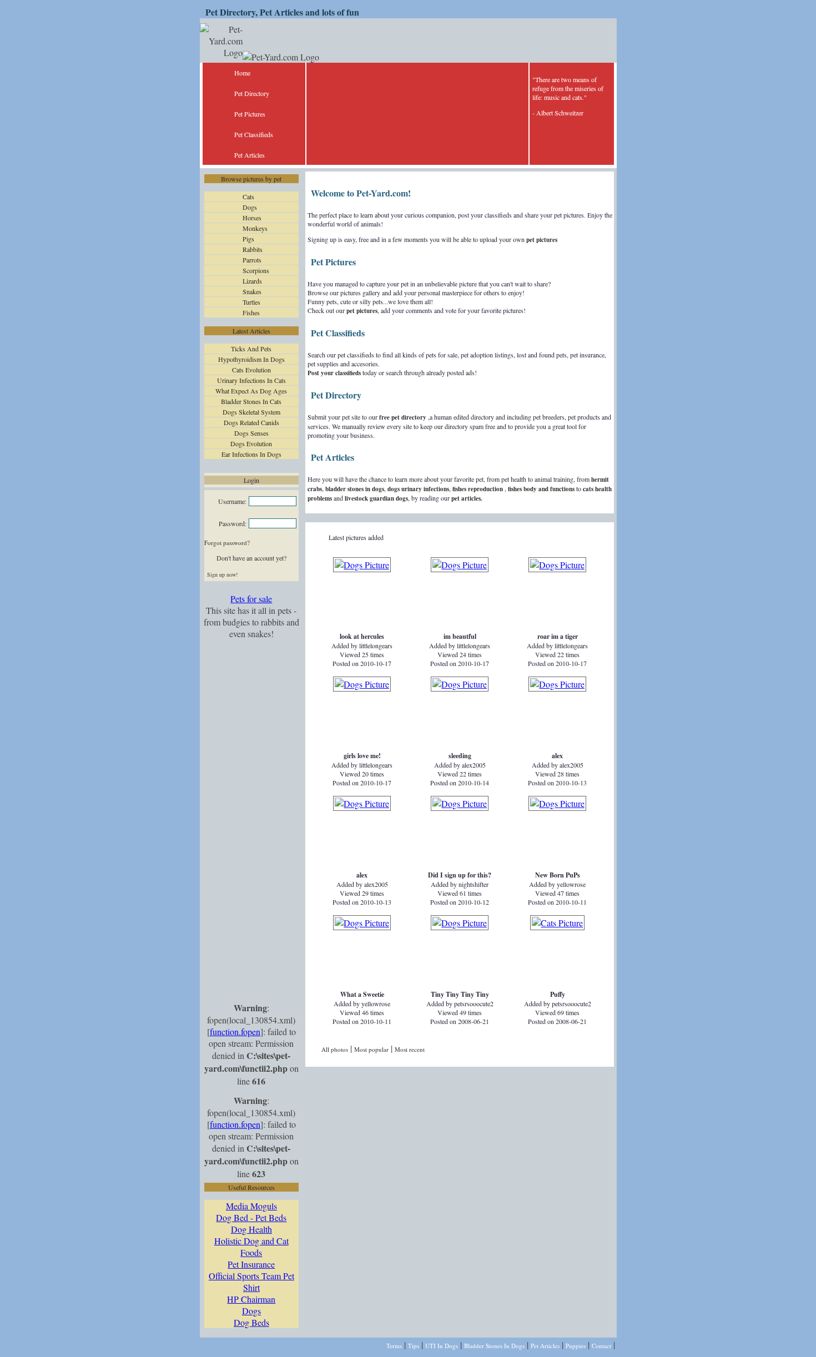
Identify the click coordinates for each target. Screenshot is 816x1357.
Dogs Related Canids (251, 422)
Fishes (251, 312)
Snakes (252, 291)
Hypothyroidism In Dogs (251, 359)
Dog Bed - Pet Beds (251, 1217)
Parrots (252, 259)
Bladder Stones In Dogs (494, 1345)
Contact (601, 1345)
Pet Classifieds (253, 134)
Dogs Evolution (251, 443)
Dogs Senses (251, 432)
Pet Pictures (249, 113)
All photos (334, 1049)
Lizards (252, 280)
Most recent (410, 1049)
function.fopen (235, 1031)
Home (242, 72)
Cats (248, 196)
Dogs (250, 207)
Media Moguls (251, 1206)
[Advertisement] (251, 821)
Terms (394, 1345)
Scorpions (256, 270)
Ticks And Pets (251, 348)
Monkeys (255, 228)
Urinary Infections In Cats (251, 380)
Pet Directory (251, 93)
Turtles (251, 301)
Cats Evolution (251, 369)
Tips (413, 1345)
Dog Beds (251, 1322)
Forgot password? (227, 542)
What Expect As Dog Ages (251, 390)
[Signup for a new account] (268, 574)
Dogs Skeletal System (251, 411)
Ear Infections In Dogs (251, 454)
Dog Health (251, 1229)
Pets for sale (251, 598)
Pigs (248, 238)
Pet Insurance (251, 1264)
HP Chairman (251, 1299)
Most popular (371, 1049)
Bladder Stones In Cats (251, 401)
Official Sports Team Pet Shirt (251, 1281)
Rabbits (253, 249)
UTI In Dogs (441, 1345)
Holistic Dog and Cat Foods (251, 1246)
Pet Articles (249, 154)
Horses (252, 217)
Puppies (576, 1345)
